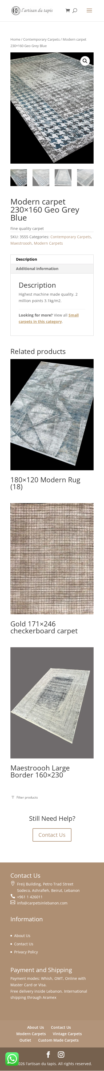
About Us (22, 935)
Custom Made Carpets (58, 1040)
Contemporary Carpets (41, 39)
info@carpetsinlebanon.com (42, 903)
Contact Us (52, 834)
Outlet (25, 1040)
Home (15, 39)
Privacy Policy (26, 951)
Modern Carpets (48, 243)
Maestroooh (21, 243)
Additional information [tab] (37, 268)
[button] (85, 61)
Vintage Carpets (67, 1033)
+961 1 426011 (30, 896)
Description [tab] (26, 259)
